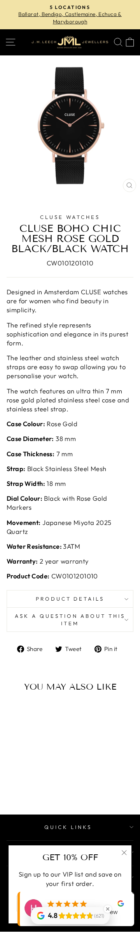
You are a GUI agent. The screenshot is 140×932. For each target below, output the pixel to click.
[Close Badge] (108, 909)
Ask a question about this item (70, 619)
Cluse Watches (70, 217)
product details (70, 599)
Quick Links (68, 827)
